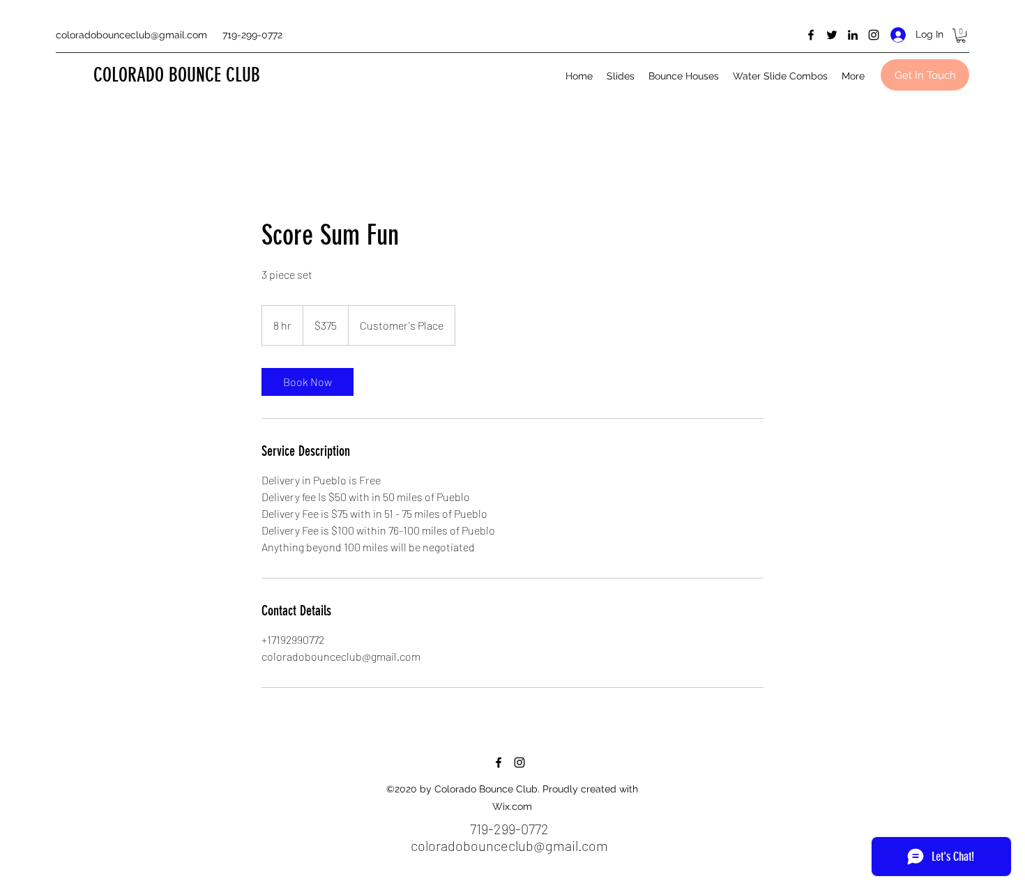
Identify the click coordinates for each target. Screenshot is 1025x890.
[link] (307, 382)
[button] (960, 36)
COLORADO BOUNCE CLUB (176, 74)
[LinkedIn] (853, 35)
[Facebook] (811, 35)
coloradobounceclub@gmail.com (131, 34)
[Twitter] (832, 35)
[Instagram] (874, 35)
